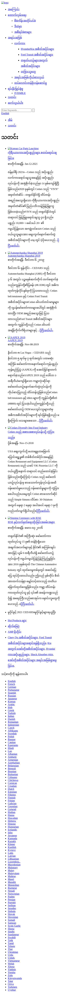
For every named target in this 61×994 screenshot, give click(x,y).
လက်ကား (19, 43)
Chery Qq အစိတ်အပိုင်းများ (23, 637)
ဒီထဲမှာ (18, 26)
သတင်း (12, 97)
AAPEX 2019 (15, 340)
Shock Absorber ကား (42, 654)
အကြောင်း (14, 9)
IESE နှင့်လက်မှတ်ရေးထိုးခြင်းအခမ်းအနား (31, 522)
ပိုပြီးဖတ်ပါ (46, 330)
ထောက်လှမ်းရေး (17, 15)
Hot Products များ (17, 620)
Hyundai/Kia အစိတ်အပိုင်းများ (37, 49)
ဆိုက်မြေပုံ (14, 626)
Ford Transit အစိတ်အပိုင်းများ (37, 54)
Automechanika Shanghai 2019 (24, 255)
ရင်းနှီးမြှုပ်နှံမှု (15, 88)
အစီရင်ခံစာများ (23, 32)
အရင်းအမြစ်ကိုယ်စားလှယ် (29, 77)
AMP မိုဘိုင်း (14, 631)
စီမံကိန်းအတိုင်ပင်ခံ (25, 20)
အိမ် (10, 120)
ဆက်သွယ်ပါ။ (15, 102)
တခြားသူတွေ (28, 71)
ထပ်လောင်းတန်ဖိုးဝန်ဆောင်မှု (30, 83)
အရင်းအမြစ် (15, 37)
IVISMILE (20, 93)
